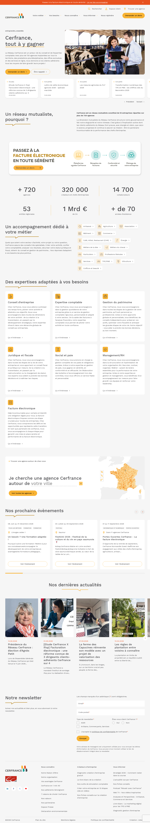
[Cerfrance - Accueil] (14, 15)
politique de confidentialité (104, 732)
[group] (21, 88)
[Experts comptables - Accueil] (11, 779)
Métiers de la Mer (90, 247)
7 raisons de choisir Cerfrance (54, 794)
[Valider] (81, 483)
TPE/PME (106, 261)
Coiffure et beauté (91, 268)
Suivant (139, 102)
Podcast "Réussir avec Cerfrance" (127, 788)
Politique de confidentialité (102, 820)
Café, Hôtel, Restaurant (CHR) (96, 240)
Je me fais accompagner (97, 2)
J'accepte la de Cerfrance (104, 732)
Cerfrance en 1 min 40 (50, 786)
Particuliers (88, 254)
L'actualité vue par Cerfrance (125, 780)
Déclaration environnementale (54, 811)
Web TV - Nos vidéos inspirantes (127, 793)
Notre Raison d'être (49, 773)
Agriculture (108, 226)
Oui (118, 723)
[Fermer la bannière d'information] (143, 2)
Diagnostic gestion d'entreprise (126, 811)
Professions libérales (114, 254)
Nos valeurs (46, 798)
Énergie (124, 240)
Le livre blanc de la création (89, 780)
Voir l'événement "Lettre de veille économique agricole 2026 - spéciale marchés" (57, 88)
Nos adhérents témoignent (52, 790)
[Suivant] (142, 512)
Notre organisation (49, 777)
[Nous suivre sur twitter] (20, 788)
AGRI (83, 723)
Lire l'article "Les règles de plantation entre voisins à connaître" (128, 601)
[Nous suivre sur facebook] (13, 788)
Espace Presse (47, 807)
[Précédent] (136, 512)
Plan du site (40, 820)
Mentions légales (68, 820)
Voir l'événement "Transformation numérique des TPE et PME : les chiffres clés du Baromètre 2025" (128, 88)
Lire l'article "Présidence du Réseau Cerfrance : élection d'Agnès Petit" (20, 601)
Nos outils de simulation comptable (92, 784)
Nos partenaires (48, 803)
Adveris (141, 820)
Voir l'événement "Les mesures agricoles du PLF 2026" (92, 88)
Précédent (130, 102)
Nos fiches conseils (121, 784)
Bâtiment (87, 233)
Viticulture (126, 261)
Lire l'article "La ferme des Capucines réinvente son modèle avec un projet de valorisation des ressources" (92, 602)
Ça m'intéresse (14, 338)
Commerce (107, 233)
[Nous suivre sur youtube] (26, 788)
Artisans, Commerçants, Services (95, 726)
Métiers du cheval (117, 247)
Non (127, 723)
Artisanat (87, 226)
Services (86, 261)
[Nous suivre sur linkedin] (7, 788)
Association (130, 226)
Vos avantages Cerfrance (51, 781)
